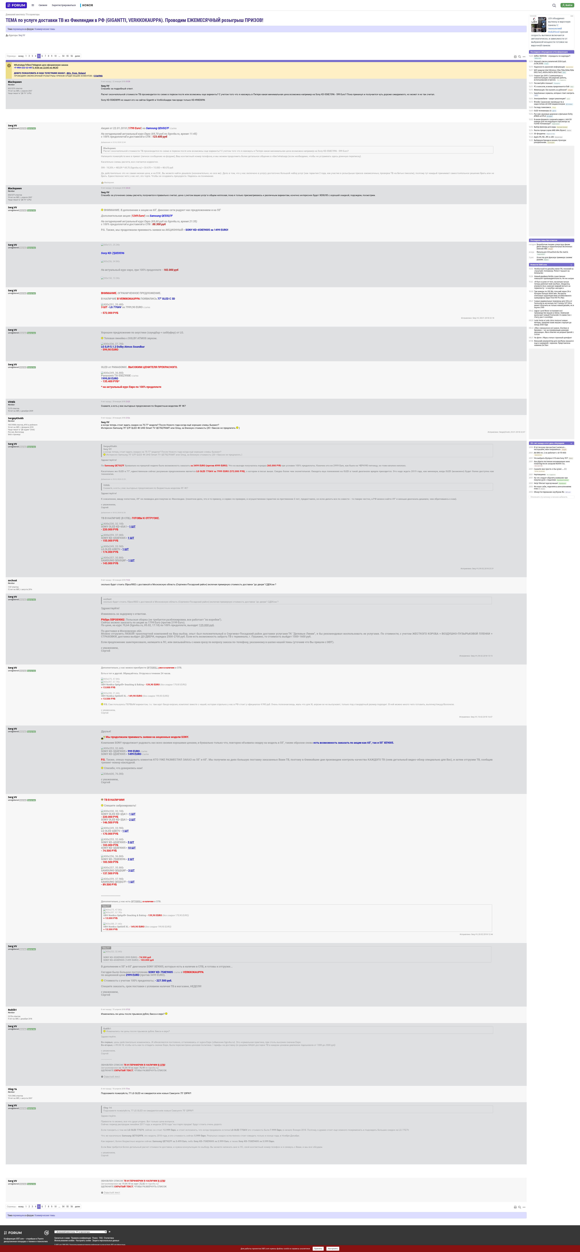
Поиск (95, 1237)
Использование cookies (64, 1240)
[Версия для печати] (515, 56)
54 (63, 56)
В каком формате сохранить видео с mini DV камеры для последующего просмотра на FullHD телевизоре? (553, 121)
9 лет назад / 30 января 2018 (115, 580)
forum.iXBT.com (112, 1245)
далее (77, 56)
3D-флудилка (539, 134)
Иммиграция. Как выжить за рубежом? (550, 90)
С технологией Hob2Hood (555, 28)
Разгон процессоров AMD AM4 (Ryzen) (550, 130)
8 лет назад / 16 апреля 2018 (509, 1027)
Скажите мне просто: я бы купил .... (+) (550, 469)
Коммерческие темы (45, 29)
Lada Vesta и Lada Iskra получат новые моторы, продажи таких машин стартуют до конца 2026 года (552, 322)
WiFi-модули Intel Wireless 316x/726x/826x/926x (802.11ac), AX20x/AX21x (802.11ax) (554, 71)
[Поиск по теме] (519, 56)
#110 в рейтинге (30, 425)
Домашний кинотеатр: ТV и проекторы (23, 14)
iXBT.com (59, 1245)
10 (55, 56)
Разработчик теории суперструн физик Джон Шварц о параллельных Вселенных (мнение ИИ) (554, 246)
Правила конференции (81, 1237)
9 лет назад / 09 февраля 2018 (508, 668)
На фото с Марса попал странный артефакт (553, 338)
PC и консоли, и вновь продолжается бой (551, 86)
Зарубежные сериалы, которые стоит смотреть (554, 93)
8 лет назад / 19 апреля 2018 (509, 1181)
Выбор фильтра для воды (545, 127)
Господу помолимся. (542, 107)
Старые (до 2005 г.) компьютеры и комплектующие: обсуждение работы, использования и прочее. (550, 78)
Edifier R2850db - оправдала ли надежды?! (552, 56)
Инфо (522, 81)
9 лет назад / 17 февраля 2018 (509, 798)
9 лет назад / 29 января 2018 (509, 365)
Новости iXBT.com (538, 265)
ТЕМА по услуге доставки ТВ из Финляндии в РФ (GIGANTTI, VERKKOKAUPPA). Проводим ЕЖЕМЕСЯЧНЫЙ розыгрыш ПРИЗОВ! (134, 20)
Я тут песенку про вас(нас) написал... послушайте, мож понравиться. (550, 448)
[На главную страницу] (16, 5)
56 (72, 56)
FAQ (101, 1237)
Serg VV (22, 35)
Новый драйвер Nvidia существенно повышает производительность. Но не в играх (554, 277)
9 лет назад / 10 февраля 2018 (508, 729)
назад (20, 56)
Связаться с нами (62, 1237)
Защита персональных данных (105, 1240)
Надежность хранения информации (549, 67)
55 (67, 56)
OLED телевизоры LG (542, 111)
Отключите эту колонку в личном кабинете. (549, 497)
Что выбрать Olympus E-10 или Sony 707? (551, 458)
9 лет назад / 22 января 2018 (115, 81)
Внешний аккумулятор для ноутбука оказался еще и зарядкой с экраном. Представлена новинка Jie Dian (554, 343)
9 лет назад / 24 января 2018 (509, 245)
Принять (318, 1248)
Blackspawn (109, 183)
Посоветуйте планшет (543, 83)
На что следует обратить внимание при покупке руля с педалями (551, 479)
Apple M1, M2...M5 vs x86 (544, 137)
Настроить (333, 1248)
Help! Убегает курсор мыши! (546, 483)
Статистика (109, 1237)
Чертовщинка (540, 474)
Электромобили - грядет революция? (550, 99)
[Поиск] (554, 5)
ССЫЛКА (173, 128)
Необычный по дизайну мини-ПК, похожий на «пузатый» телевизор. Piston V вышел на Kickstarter (554, 271)
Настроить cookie (83, 1240)
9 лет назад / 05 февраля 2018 (508, 597)
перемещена (19, 29)
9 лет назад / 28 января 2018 (509, 330)
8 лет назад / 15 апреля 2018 (115, 1009)
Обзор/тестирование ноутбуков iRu (549, 492)
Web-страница (14, 434)
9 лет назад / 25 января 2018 (509, 291)
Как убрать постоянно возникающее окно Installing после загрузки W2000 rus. (552, 462)
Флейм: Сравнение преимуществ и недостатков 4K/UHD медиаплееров (549, 103)
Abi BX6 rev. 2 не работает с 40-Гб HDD (550, 453)
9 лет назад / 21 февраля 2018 (508, 947)
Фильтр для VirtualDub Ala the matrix (552, 252)
